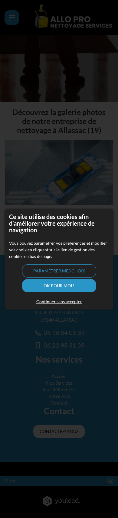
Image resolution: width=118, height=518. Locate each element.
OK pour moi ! (59, 285)
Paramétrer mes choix (59, 270)
